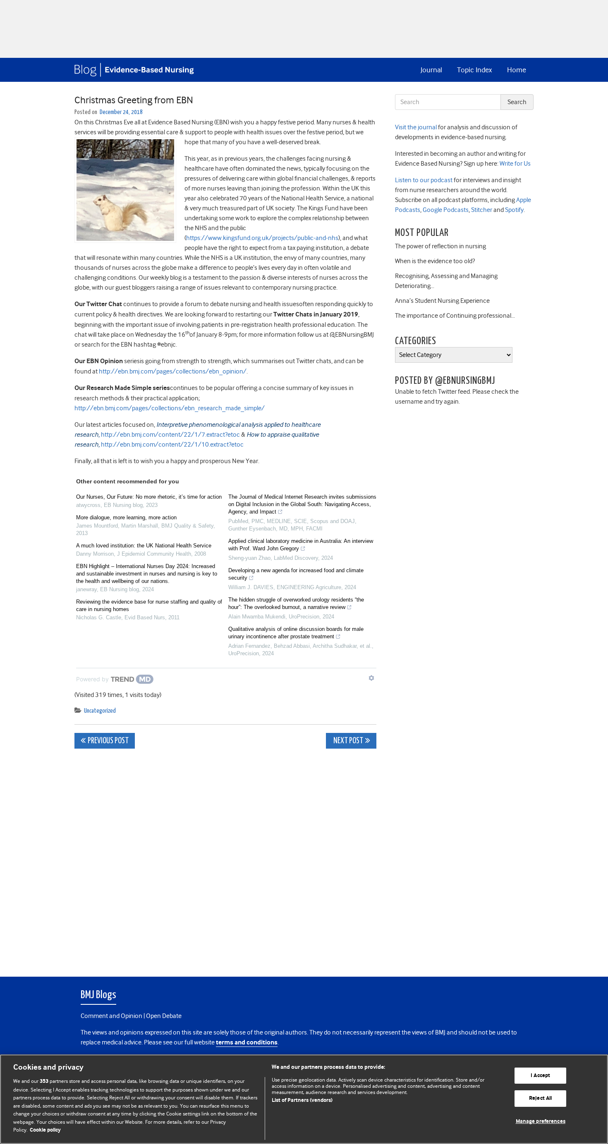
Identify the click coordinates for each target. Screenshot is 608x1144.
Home (516, 70)
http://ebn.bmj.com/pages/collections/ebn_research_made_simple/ (169, 408)
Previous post (108, 741)
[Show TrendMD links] (371, 678)
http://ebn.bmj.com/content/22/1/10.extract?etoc (172, 444)
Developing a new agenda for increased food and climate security (296, 574)
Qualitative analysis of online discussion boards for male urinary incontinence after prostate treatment (296, 633)
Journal (431, 70)
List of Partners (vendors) (302, 1100)
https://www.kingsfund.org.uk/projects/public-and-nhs (262, 238)
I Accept (540, 1076)
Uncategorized (100, 711)
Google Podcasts (445, 210)
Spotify (514, 210)
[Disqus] (225, 858)
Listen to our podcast (423, 180)
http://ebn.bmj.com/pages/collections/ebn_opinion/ (173, 371)
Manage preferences (540, 1121)
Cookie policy (45, 1130)
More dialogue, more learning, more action (126, 517)
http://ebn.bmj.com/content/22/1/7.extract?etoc (170, 434)
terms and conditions (247, 1042)
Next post (347, 741)
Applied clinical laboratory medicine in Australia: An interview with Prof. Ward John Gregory (300, 545)
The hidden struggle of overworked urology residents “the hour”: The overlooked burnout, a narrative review (296, 603)
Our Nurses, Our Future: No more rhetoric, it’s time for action (149, 497)
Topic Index (474, 70)
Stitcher (481, 210)
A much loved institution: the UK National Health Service (143, 545)
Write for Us (514, 163)
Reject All (540, 1098)
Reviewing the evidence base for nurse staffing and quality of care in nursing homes (149, 605)
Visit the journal (416, 127)
